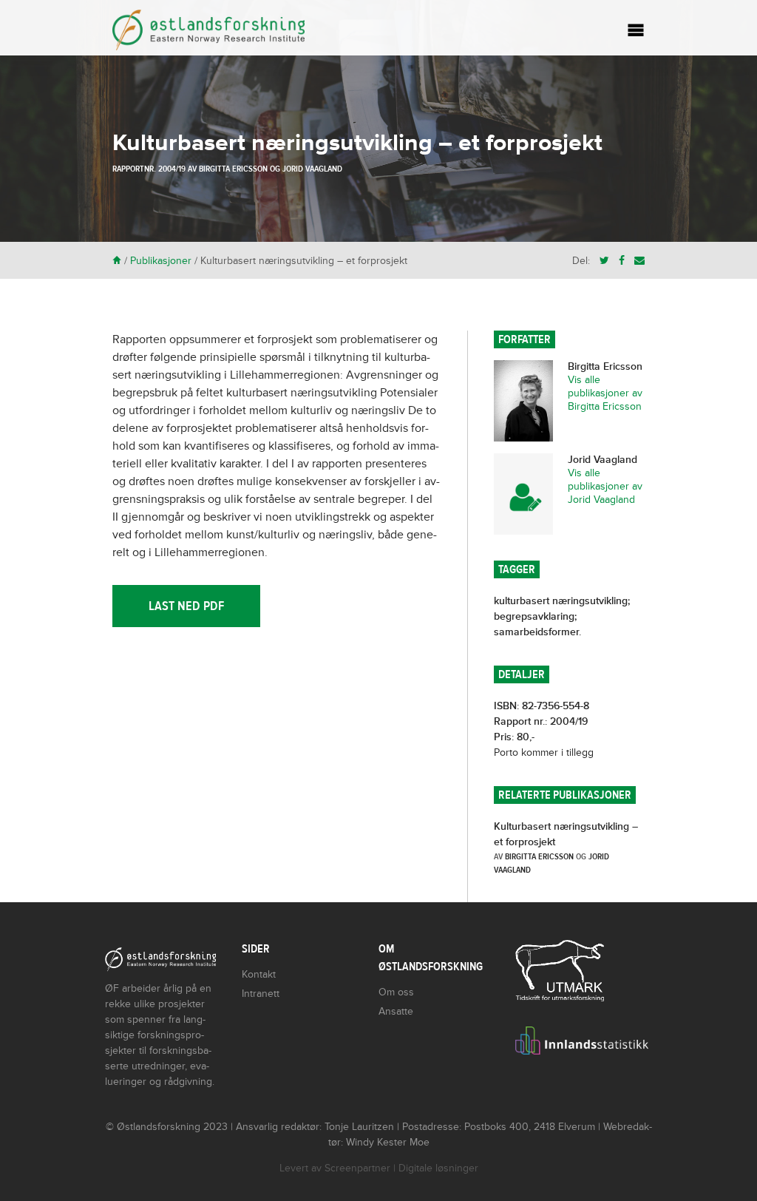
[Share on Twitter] (604, 260)
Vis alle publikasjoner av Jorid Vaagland (605, 486)
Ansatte (395, 1011)
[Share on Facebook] (622, 260)
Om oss (396, 992)
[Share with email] (639, 260)
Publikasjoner (160, 260)
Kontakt (259, 974)
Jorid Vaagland (312, 169)
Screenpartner (357, 1168)
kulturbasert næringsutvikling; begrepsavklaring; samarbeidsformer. (562, 616)
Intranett (260, 993)
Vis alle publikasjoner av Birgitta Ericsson (605, 393)
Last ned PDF (186, 606)
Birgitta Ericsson (233, 169)
